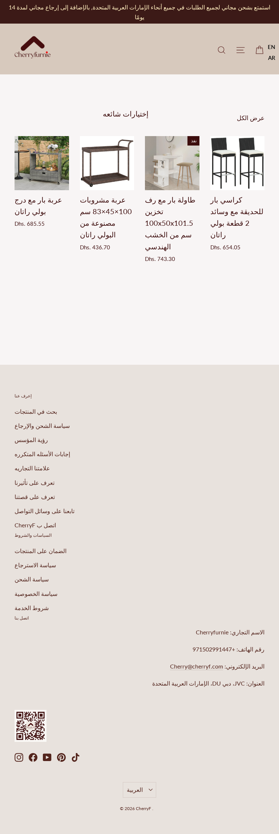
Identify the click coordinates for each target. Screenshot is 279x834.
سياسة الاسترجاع (35, 564)
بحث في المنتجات (36, 411)
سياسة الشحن (32, 579)
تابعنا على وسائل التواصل (44, 510)
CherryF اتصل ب (35, 525)
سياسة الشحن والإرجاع (42, 425)
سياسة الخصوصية (36, 593)
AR (271, 57)
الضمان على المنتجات (40, 550)
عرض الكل (250, 118)
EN (271, 47)
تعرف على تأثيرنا (34, 482)
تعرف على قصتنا (35, 496)
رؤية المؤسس (31, 439)
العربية (135, 789)
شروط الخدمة (32, 607)
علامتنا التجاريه (32, 468)
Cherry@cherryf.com (196, 666)
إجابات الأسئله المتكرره (42, 453)
